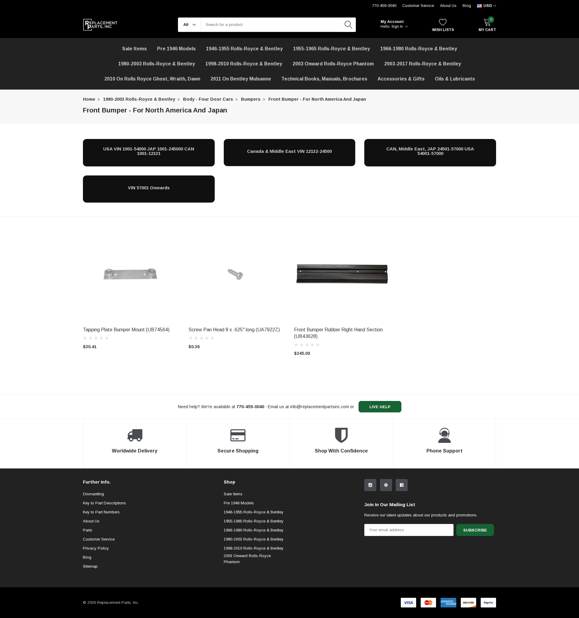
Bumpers (251, 99)
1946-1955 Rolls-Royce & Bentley (244, 48)
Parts (87, 530)
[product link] (131, 275)
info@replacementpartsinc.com (319, 406)
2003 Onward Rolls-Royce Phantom (247, 558)
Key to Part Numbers (101, 512)
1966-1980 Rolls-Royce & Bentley (418, 48)
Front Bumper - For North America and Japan (317, 99)
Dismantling (93, 494)
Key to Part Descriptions (104, 503)
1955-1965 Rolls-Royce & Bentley (331, 48)
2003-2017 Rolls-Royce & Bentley (422, 63)
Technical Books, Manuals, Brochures (324, 78)
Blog (467, 5)
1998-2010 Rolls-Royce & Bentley (243, 63)
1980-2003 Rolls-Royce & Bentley (156, 63)
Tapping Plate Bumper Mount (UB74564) (126, 329)
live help (380, 407)
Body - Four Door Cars (208, 99)
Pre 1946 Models (176, 48)
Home (89, 99)
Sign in (397, 26)
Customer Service (418, 5)
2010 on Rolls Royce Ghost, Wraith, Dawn (152, 78)
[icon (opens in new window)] (370, 485)
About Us (448, 5)
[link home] (100, 25)
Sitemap (90, 566)
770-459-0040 (384, 5)
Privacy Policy (96, 548)
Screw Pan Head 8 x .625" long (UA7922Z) (234, 329)
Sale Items (233, 494)
